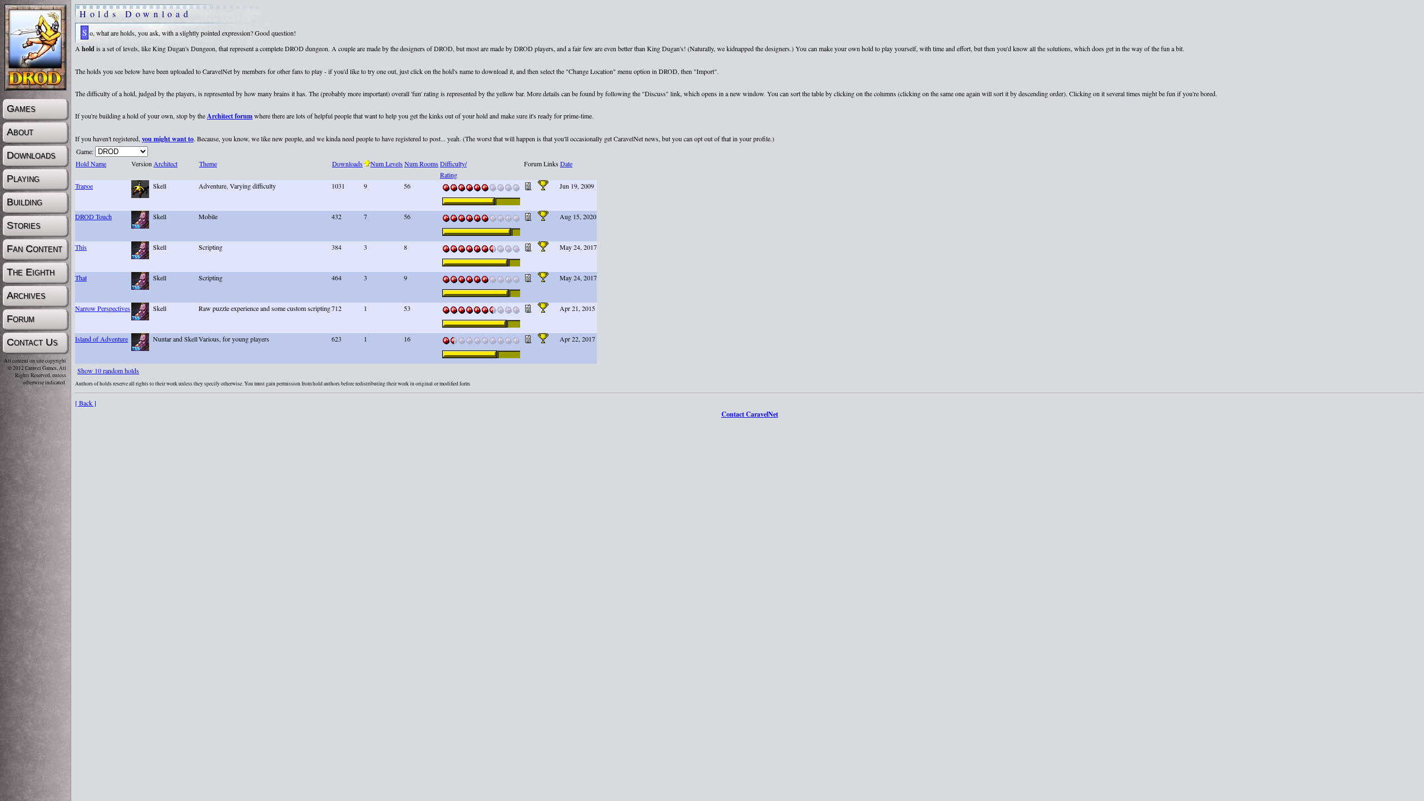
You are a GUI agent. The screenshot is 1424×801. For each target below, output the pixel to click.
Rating (448, 174)
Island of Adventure (101, 338)
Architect (165, 163)
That (81, 277)
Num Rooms (421, 163)
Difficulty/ (453, 163)
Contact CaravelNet (749, 414)
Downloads (347, 163)
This (81, 247)
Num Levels (386, 163)
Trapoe (84, 185)
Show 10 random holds (108, 370)
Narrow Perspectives (102, 308)
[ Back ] (85, 402)
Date (566, 163)
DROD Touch (93, 216)
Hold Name (91, 163)
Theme (208, 163)
